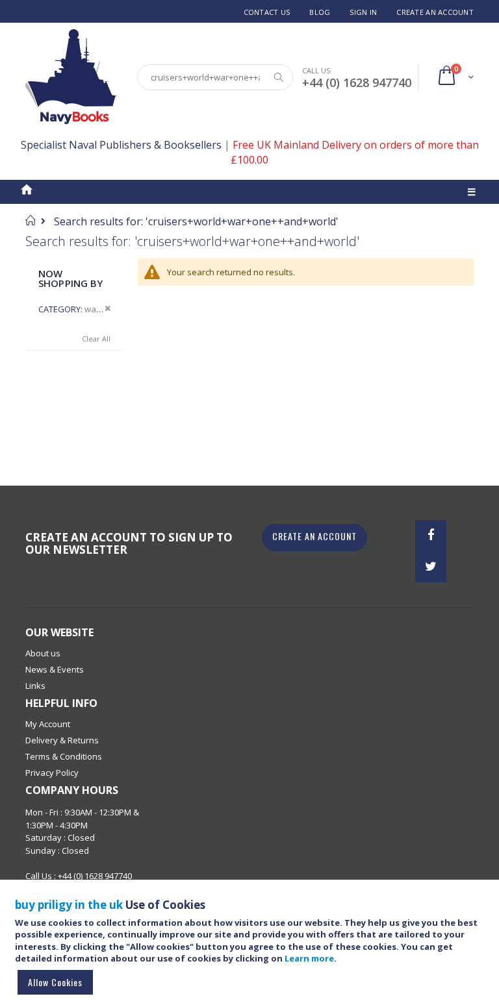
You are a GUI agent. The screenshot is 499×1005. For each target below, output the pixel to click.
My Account (47, 724)
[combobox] (215, 77)
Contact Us (267, 12)
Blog (319, 12)
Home (30, 220)
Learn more (309, 958)
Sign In (363, 12)
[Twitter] (430, 566)
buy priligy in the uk (69, 904)
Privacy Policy (52, 772)
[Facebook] (430, 535)
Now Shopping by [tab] (70, 278)
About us (42, 653)
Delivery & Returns (62, 740)
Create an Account (435, 12)
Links (35, 685)
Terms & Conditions (63, 756)
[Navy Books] (71, 77)
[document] (251, 948)
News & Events (54, 669)
